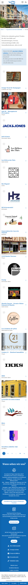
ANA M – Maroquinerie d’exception (9, 112)
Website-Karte (14, 565)
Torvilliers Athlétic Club (10, 447)
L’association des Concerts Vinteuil (10, 231)
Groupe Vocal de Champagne (11, 88)
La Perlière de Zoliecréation (11, 399)
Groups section (14, 549)
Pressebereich (14, 557)
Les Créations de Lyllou (9, 328)
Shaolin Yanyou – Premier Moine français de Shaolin (13, 304)
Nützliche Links (14, 561)
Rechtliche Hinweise (14, 567)
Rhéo (3, 423)
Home (2, 29)
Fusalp (4, 280)
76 (20, 453)
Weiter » (24, 453)
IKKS (3, 376)
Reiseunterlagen (14, 522)
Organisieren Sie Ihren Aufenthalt (14, 29)
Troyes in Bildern (15, 553)
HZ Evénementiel (7, 207)
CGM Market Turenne (9, 256)
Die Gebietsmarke (15, 546)
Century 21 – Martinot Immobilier (13, 352)
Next (24, 100)
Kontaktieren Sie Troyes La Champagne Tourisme (14, 502)
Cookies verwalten (14, 570)
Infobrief (14, 541)
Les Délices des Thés (8, 160)
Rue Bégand (5, 184)
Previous (3, 100)
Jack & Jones (6, 136)
